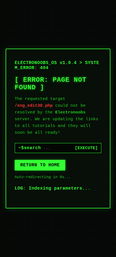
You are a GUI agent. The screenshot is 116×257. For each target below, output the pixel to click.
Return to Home (40, 165)
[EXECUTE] (86, 148)
